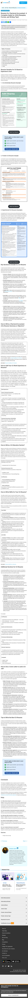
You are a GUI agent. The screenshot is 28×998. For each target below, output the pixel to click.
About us (4, 928)
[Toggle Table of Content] (24, 49)
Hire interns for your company (8, 948)
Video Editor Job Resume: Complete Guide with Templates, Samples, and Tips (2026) (7, 885)
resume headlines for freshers (16, 357)
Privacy (3, 944)
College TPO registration (7, 946)
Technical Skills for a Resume (10, 564)
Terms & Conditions (6, 933)
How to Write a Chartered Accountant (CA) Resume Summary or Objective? (13, 54)
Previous (4, 841)
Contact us (4, 953)
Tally (19, 297)
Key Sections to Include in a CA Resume (9, 52)
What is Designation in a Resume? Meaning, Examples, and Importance (21, 885)
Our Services (5, 951)
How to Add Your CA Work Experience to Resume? (11, 56)
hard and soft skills (8, 291)
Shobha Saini (13, 19)
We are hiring (5, 937)
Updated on (5, 19)
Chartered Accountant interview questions (8, 794)
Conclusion (5, 64)
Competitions (5, 942)
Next (25, 841)
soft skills (21, 300)
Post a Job (4, 957)
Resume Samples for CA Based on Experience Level (12, 51)
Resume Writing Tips (13, 7)
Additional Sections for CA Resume (8, 60)
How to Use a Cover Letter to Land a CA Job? (10, 62)
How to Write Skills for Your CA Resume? (10, 59)
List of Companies (6, 955)
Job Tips (6, 7)
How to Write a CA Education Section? (9, 57)
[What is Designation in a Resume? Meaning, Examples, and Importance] (21, 877)
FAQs (4, 66)
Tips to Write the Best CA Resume (8, 63)
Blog (3, 939)
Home (3, 7)
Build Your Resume (14, 132)
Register (23, 2)
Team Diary (4, 930)
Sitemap (4, 935)
